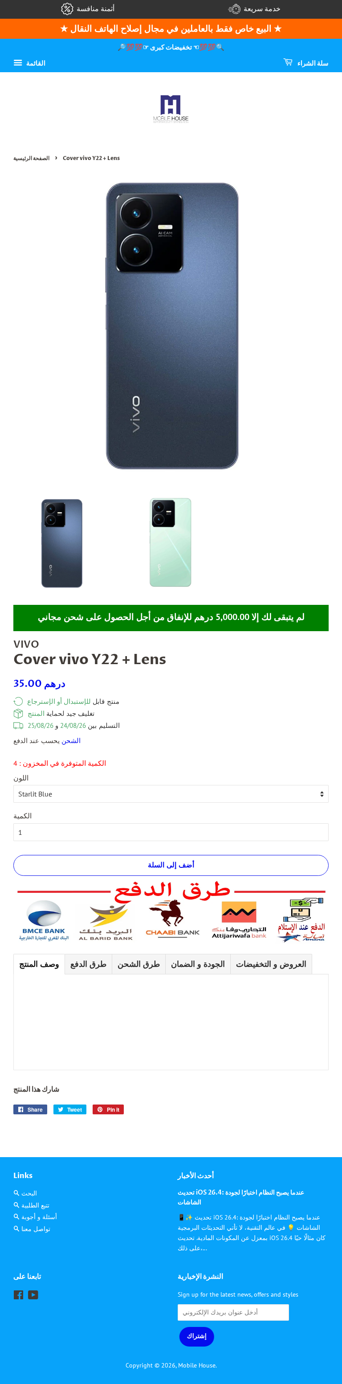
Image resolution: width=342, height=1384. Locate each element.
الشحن (71, 740)
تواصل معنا (35, 1229)
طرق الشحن (139, 964)
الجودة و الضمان (198, 964)
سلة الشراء (312, 63)
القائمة (34, 62)
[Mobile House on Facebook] (18, 1297)
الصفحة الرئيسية (31, 158)
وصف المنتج (39, 964)
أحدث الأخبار (196, 1176)
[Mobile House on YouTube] (33, 1297)
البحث (29, 1193)
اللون (20, 777)
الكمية (22, 815)
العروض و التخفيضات (271, 964)
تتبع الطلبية (35, 1205)
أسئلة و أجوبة (39, 1217)
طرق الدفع (88, 964)
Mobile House (197, 1365)
